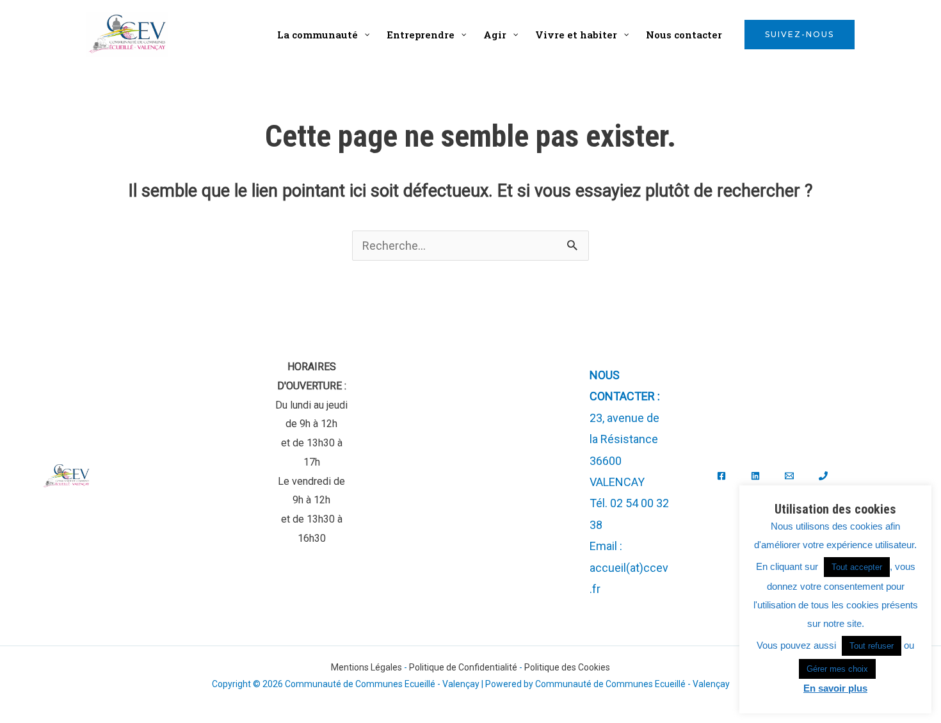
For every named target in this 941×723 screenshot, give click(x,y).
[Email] (789, 476)
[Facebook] (721, 476)
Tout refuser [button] (871, 646)
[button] (799, 34)
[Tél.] (823, 476)
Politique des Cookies (567, 667)
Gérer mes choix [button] (837, 669)
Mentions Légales (366, 667)
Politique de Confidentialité (463, 667)
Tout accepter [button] (857, 567)
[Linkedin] (755, 476)
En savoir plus (835, 688)
